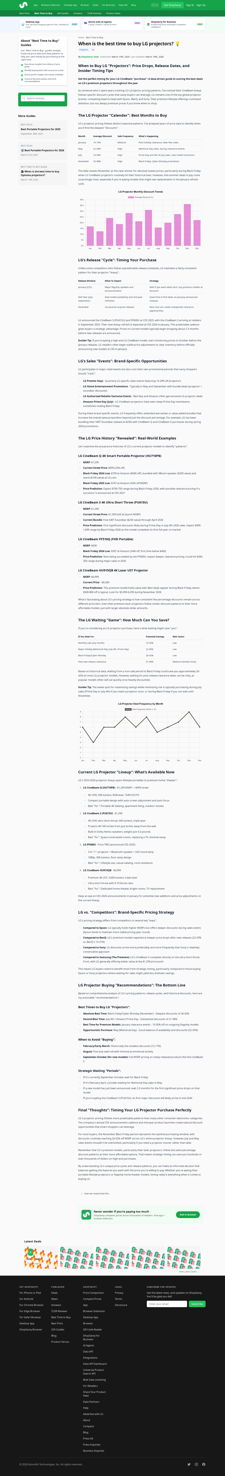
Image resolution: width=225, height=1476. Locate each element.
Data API (123, 5)
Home (81, 37)
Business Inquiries (93, 1450)
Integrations (90, 1357)
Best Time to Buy (43, 13)
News (54, 1299)
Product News (113, 13)
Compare (88, 1426)
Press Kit (88, 1438)
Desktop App (70, 5)
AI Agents (88, 1345)
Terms (118, 1299)
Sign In (190, 5)
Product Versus (60, 1341)
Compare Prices (92, 1299)
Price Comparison (93, 1292)
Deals (95, 5)
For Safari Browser (30, 1317)
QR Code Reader (92, 1329)
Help (85, 1408)
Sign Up (201, 5)
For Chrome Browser (31, 1305)
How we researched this (96, 1193)
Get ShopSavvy (172, 5)
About (86, 1420)
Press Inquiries (91, 1444)
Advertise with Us (93, 1414)
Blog (133, 5)
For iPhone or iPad (30, 1292)
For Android (26, 1299)
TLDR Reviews (94, 13)
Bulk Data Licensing (94, 1379)
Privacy (119, 1292)
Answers (78, 13)
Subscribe (197, 1304)
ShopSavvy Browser (30, 1329)
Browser (85, 5)
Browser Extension (50, 5)
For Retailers (90, 1386)
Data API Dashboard (95, 1363)
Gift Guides (63, 13)
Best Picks (24, 13)
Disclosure (121, 1305)
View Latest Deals (189, 1271)
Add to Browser (188, 1214)
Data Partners (91, 1401)
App (36, 5)
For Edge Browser (29, 1311)
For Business (108, 5)
